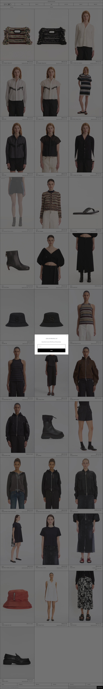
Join (51, 350)
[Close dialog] (67, 335)
